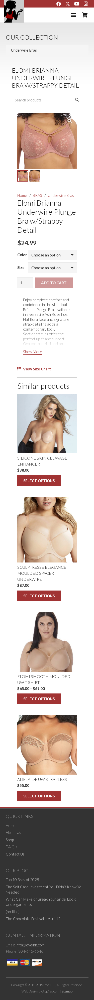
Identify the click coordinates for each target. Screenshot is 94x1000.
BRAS (37, 195)
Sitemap (66, 991)
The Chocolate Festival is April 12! (34, 918)
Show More (32, 351)
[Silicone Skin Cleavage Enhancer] (47, 423)
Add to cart (54, 282)
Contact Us (15, 854)
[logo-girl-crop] (14, 11)
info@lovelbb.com (30, 945)
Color (22, 254)
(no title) (13, 911)
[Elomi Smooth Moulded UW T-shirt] (47, 642)
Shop (10, 839)
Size (21, 267)
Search (77, 100)
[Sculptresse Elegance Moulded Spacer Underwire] (47, 530)
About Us (13, 832)
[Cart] (84, 15)
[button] (73, 15)
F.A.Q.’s (11, 846)
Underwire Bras (61, 195)
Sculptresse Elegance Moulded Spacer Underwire (41, 573)
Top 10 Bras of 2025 (22, 879)
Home (22, 195)
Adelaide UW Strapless (42, 779)
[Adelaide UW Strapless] (47, 745)
